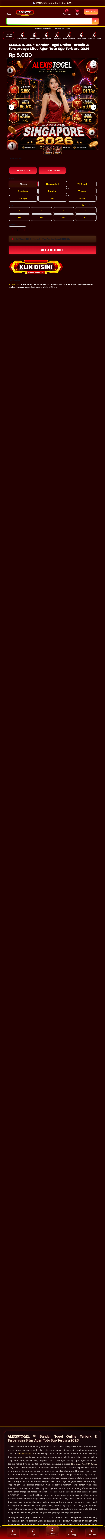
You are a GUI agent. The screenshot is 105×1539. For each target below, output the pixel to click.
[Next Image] (93, 107)
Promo (13, 1535)
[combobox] (49, 21)
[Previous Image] (11, 107)
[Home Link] (25, 12)
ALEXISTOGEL (52, 250)
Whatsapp (72, 1535)
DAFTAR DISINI (23, 170)
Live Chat (92, 1535)
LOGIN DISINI (52, 170)
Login (32, 1535)
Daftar (52, 1533)
